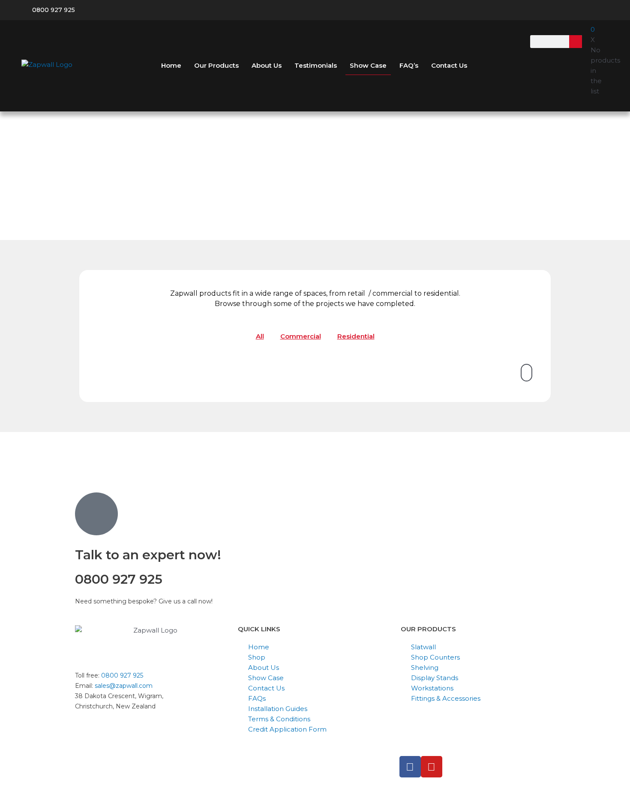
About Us (267, 65)
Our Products (216, 65)
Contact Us (449, 65)
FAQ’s (408, 65)
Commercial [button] (300, 336)
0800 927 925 (122, 675)
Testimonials (315, 65)
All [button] (260, 336)
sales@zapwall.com (124, 686)
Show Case (368, 65)
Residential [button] (356, 336)
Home (171, 65)
